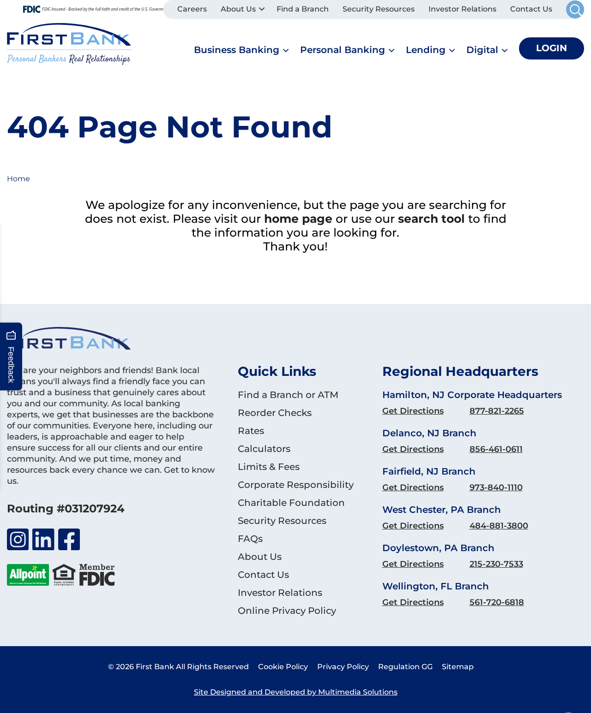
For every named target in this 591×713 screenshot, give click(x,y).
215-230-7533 (496, 564)
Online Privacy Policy (287, 610)
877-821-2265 (497, 411)
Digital (482, 49)
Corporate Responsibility (296, 484)
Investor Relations (462, 9)
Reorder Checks (275, 412)
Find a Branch (303, 9)
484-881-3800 (499, 526)
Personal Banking (342, 49)
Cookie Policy (283, 666)
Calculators (264, 448)
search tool (431, 219)
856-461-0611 (496, 449)
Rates (251, 430)
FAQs (250, 538)
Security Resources (379, 9)
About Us (238, 9)
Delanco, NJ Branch (429, 433)
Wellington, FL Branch (435, 586)
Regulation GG (405, 666)
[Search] (575, 9)
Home (18, 178)
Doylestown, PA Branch (438, 547)
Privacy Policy (343, 666)
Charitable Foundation (291, 502)
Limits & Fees (269, 466)
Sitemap (458, 666)
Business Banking (236, 49)
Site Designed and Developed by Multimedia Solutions (296, 692)
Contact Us (531, 9)
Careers (192, 9)
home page (298, 219)
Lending (426, 49)
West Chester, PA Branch (441, 509)
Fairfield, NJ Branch (429, 471)
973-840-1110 (496, 487)
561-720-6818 (497, 602)
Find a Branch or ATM (288, 394)
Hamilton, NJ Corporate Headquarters (472, 394)
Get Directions (413, 411)
